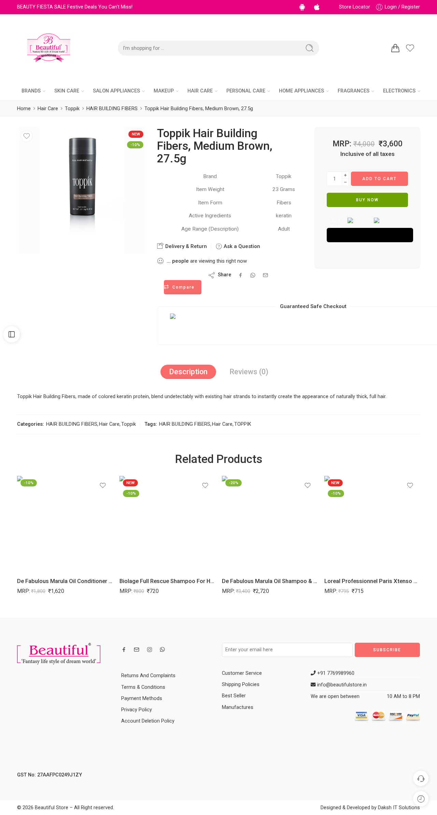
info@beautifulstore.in (341, 685)
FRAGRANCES (353, 91)
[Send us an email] (136, 649)
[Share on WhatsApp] (253, 275)
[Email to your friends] (265, 275)
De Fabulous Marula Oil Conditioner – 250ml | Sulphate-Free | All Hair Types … (65, 581)
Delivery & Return (185, 246)
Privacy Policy (136, 710)
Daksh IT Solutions (399, 808)
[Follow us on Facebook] (124, 649)
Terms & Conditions (143, 687)
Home (24, 109)
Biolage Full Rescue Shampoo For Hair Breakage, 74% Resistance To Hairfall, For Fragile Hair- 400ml (167, 581)
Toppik (72, 109)
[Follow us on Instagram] (149, 649)
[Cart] (395, 48)
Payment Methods (141, 698)
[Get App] (303, 7)
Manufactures (237, 707)
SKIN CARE (66, 91)
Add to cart (379, 178)
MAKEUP (164, 91)
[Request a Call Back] (420, 778)
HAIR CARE (200, 91)
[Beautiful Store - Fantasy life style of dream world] (48, 48)
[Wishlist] (26, 136)
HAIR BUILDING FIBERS (112, 109)
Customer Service (242, 673)
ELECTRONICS (399, 91)
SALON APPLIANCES (116, 91)
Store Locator (354, 7)
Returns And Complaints (148, 676)
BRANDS (31, 91)
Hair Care (48, 109)
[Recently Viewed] (420, 798)
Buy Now (367, 200)
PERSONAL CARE (245, 91)
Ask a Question (241, 246)
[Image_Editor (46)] (82, 190)
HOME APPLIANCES (301, 91)
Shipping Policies (240, 684)
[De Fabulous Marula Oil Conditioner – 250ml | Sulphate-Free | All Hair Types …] (65, 523)
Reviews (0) (248, 371)
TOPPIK (242, 424)
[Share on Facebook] (240, 275)
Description (188, 371)
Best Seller (234, 696)
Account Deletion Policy (147, 721)
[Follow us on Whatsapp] (162, 649)
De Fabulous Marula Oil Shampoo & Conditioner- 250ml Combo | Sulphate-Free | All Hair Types (270, 581)
